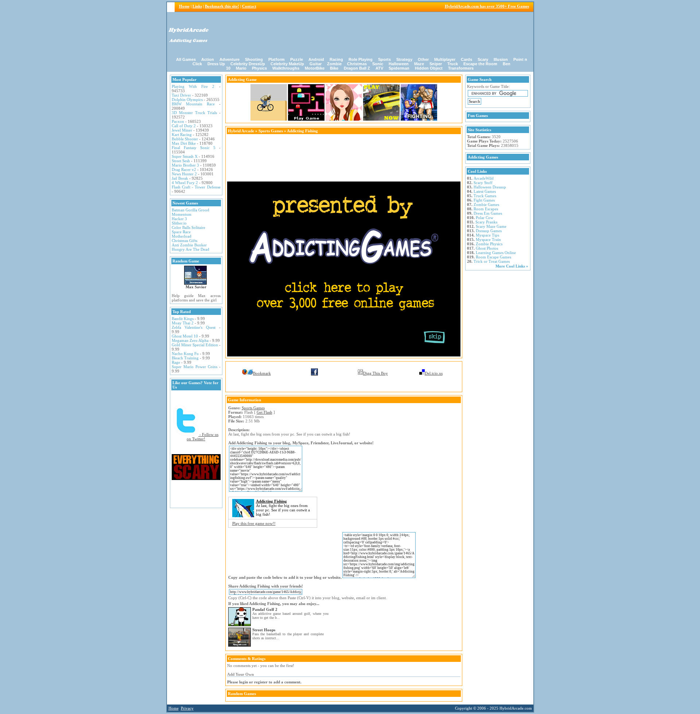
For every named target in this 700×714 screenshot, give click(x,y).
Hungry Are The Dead (190, 249)
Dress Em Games (488, 213)
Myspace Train (488, 239)
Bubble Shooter (185, 139)
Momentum (181, 214)
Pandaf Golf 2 (264, 609)
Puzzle (296, 59)
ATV (379, 68)
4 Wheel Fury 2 (185, 182)
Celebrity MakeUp (287, 64)
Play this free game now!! (254, 523)
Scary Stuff (483, 182)
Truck (452, 64)
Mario (241, 68)
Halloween (399, 64)
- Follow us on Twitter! (202, 436)
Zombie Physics (489, 244)
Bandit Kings (183, 318)
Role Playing (361, 59)
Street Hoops (263, 630)
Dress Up (216, 64)
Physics (259, 68)
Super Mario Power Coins (194, 366)
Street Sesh (181, 161)
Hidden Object (429, 68)
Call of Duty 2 (184, 126)
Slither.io (179, 223)
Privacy (187, 708)
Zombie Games (486, 204)
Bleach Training (185, 358)
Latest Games (485, 191)
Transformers (461, 68)
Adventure (229, 59)
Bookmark (262, 373)
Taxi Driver (181, 95)
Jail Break (180, 178)
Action (207, 59)
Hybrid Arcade (241, 131)
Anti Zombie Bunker (189, 245)
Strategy (404, 59)
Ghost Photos (487, 248)
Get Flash (264, 412)
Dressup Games (489, 231)
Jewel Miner (182, 130)
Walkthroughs (285, 68)
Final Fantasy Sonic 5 (193, 147)
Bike (334, 68)
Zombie (334, 64)
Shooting (254, 59)
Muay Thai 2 (183, 323)
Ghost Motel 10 (185, 336)
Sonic (377, 64)
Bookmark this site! (222, 6)
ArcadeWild (484, 178)
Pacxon (178, 121)
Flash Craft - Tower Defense (196, 187)
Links (197, 6)
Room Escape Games (493, 257)
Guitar (316, 64)
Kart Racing (182, 134)
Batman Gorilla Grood (190, 210)
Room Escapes (486, 209)
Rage (176, 362)
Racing (336, 59)
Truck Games (485, 196)
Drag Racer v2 (184, 169)
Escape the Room (480, 64)
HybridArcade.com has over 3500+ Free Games (487, 6)
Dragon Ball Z (357, 68)
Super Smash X (185, 156)
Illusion (501, 59)
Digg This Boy (375, 373)
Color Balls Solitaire (188, 227)
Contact (249, 6)
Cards (466, 59)
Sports (384, 59)
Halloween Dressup (490, 187)
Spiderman (399, 68)
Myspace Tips (487, 235)
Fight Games (484, 200)
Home (184, 6)
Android (316, 59)
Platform (276, 59)
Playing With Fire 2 (193, 86)
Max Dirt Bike (184, 143)
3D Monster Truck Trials (194, 112)
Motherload (181, 236)
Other (423, 59)
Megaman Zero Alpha (190, 340)
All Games (186, 59)
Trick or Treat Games (492, 261)
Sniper (435, 64)
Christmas (357, 64)
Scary (483, 59)
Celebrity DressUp (247, 64)
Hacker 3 (179, 218)
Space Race (181, 232)
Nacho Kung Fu (185, 353)
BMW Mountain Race (193, 104)
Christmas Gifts (184, 240)
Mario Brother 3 (185, 165)
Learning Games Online (496, 252)
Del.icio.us (434, 373)
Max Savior (196, 287)
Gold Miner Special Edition (195, 345)
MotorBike (314, 68)
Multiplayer (444, 59)
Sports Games (270, 131)
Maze (419, 64)
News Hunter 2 (184, 174)
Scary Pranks (486, 222)
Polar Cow (484, 217)
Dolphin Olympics (187, 99)
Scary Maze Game (491, 226)
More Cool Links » (511, 266)
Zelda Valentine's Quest (193, 327)
